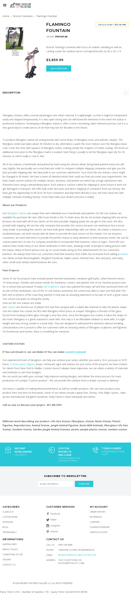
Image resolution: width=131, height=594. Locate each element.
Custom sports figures (22, 364)
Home (6, 16)
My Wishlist (96, 516)
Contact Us (9, 564)
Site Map (7, 559)
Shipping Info (10, 544)
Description (11, 92)
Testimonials (9, 532)
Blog (5, 527)
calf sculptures (51, 286)
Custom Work (10, 516)
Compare (94, 522)
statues (11, 307)
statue (123, 254)
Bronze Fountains (23, 16)
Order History (97, 511)
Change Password (100, 527)
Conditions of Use (13, 554)
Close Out (8, 511)
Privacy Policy (10, 549)
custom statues (75, 352)
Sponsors (8, 522)
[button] (38, 25)
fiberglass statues (17, 213)
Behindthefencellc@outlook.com (77, 555)
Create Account (99, 532)
